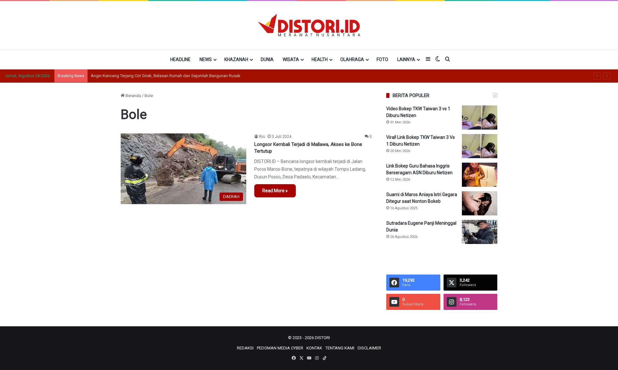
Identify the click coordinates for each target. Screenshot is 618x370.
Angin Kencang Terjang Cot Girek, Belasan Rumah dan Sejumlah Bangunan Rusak (165, 75)
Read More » (275, 190)
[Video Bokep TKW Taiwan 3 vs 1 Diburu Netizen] (479, 117)
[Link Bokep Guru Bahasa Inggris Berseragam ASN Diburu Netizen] (479, 175)
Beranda (133, 95)
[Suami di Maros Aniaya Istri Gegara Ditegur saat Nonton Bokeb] (479, 203)
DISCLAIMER (369, 348)
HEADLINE (180, 59)
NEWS (206, 59)
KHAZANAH (236, 59)
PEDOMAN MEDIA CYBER (280, 348)
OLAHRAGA (352, 59)
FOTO (382, 59)
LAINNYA (406, 59)
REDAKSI (245, 348)
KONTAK (314, 348)
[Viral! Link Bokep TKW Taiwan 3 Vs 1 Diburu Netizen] (479, 146)
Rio (262, 136)
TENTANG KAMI (339, 348)
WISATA (291, 59)
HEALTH (320, 59)
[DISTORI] (309, 25)
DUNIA (267, 59)
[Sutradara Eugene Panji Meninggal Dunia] (479, 232)
